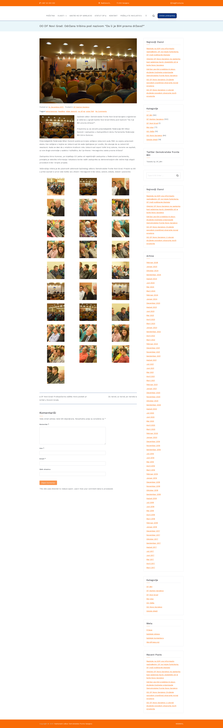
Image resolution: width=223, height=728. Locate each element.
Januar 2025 (151, 267)
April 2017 (150, 564)
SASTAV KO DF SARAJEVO (81, 16)
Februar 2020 (152, 433)
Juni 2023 (150, 311)
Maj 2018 (150, 511)
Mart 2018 (150, 519)
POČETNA (50, 16)
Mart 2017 (150, 568)
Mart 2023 (150, 324)
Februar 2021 (152, 385)
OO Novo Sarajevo (154, 135)
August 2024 (151, 279)
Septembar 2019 (153, 450)
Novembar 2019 (153, 446)
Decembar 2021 (153, 348)
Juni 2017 (150, 555)
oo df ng (81, 111)
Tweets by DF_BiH (154, 162)
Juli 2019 (150, 454)
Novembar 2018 (153, 486)
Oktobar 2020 (152, 401)
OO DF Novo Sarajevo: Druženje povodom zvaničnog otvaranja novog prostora (162, 83)
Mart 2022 (150, 340)
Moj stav (150, 127)
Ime (41, 448)
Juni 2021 (150, 368)
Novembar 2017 (153, 535)
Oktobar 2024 (152, 271)
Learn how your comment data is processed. (93, 489)
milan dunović (71, 111)
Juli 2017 (150, 551)
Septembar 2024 (153, 275)
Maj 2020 (150, 421)
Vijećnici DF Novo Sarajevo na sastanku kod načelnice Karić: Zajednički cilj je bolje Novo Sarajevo (163, 62)
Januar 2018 (151, 527)
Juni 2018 (150, 507)
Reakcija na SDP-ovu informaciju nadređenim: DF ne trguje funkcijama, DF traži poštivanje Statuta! (162, 52)
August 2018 (151, 498)
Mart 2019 (150, 470)
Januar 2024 (151, 299)
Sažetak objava (153, 634)
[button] (65, 15)
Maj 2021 (150, 372)
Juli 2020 (150, 413)
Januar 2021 (151, 389)
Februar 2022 (152, 344)
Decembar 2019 (153, 441)
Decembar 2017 (153, 531)
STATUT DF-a (100, 16)
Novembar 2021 (153, 352)
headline (61, 111)
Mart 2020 (150, 429)
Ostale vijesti (151, 140)
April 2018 (150, 515)
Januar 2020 (151, 437)
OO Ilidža (150, 131)
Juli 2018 (150, 502)
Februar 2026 (152, 262)
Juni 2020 (150, 417)
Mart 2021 (150, 380)
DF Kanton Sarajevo (81, 107)
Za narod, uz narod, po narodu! (121, 397)
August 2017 (151, 547)
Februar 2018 (152, 523)
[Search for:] (163, 175)
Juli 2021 (150, 364)
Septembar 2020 (153, 405)
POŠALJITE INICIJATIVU (131, 16)
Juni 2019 (150, 458)
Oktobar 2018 (152, 490)
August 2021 (151, 360)
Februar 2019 (152, 474)
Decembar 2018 (153, 482)
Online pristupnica (167, 16)
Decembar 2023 (153, 303)
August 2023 (151, 307)
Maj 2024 (150, 287)
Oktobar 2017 (152, 539)
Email (42, 459)
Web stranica (44, 469)
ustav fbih (90, 111)
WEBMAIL (180, 724)
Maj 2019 (150, 462)
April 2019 (150, 466)
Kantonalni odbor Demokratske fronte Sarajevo (73, 724)
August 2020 (151, 409)
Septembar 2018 (153, 494)
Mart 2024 (150, 291)
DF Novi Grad (152, 123)
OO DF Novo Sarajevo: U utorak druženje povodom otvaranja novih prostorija (161, 93)
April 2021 (150, 376)
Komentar (44, 424)
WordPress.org (152, 642)
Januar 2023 (151, 328)
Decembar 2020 (153, 393)
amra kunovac (51, 111)
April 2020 (150, 425)
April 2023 (150, 319)
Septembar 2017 (153, 543)
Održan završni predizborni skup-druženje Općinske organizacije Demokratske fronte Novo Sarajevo (161, 72)
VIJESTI (61, 16)
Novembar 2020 (153, 397)
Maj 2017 (150, 559)
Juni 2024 (150, 283)
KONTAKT (113, 16)
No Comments (101, 111)
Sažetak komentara (155, 638)
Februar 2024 (152, 295)
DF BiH (149, 115)
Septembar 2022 (153, 332)
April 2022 (150, 336)
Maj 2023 (150, 315)
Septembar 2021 (153, 356)
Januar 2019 (151, 478)
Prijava (149, 630)
